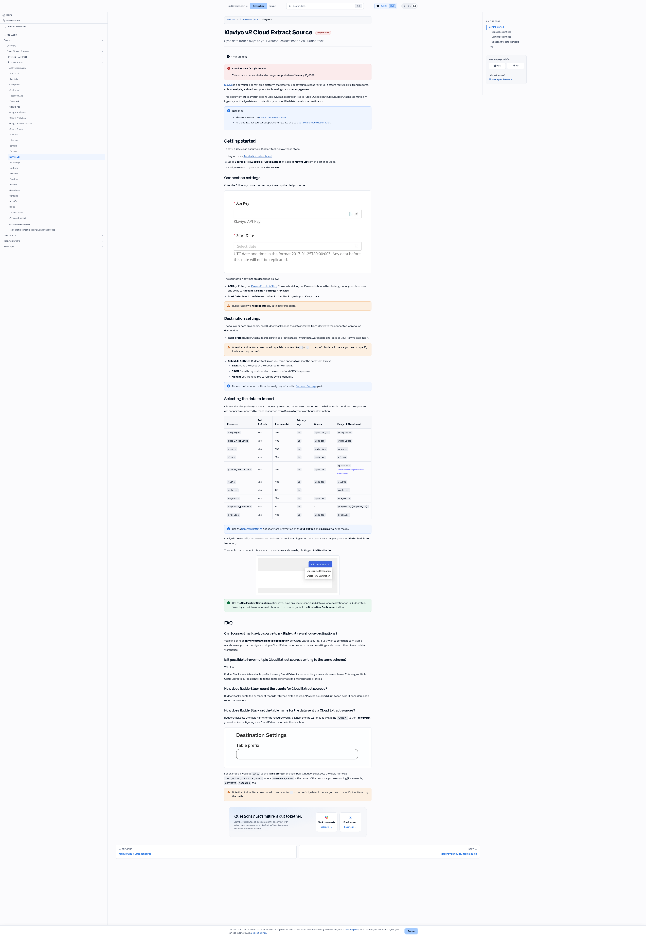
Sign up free (258, 6)
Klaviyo (228, 85)
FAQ (491, 46)
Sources (231, 19)
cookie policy (352, 929)
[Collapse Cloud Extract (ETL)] (102, 62)
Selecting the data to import (505, 41)
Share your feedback (502, 79)
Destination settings (501, 36)
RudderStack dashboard (258, 156)
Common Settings (306, 386)
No (517, 65)
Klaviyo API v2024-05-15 (272, 117)
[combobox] (325, 6)
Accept (411, 931)
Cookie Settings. (259, 932)
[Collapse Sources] (102, 40)
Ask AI (387, 6)
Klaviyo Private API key (264, 286)
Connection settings (501, 32)
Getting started (496, 26)
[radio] (404, 6)
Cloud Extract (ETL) (248, 19)
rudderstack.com (236, 6)
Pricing (272, 6)
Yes (498, 65)
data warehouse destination (314, 122)
